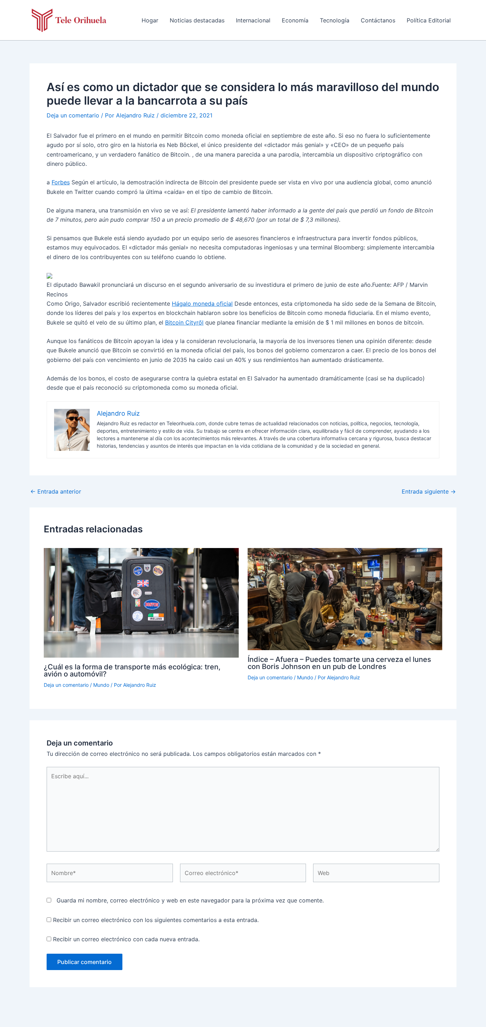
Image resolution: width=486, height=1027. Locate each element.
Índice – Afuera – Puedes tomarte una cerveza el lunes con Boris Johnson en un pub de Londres (339, 663)
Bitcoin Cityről (184, 322)
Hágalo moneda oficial (202, 303)
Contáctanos (378, 20)
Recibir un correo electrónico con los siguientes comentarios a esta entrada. (156, 919)
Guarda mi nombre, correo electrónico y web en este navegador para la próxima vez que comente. (190, 900)
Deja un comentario (73, 115)
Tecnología (334, 20)
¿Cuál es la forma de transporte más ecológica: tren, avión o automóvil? (132, 670)
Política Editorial (429, 20)
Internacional (253, 20)
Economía (295, 20)
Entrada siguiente (429, 491)
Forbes (61, 182)
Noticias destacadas (197, 20)
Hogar (150, 20)
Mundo (101, 685)
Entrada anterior (55, 491)
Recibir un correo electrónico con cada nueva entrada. (126, 939)
